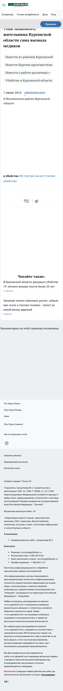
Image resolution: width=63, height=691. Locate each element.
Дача (45, 14)
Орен (6, 416)
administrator (35, 93)
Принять (50, 24)
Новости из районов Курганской (29, 57)
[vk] (27, 201)
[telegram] (37, 201)
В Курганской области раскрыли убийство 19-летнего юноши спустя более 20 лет (30, 286)
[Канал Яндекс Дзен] (6, 443)
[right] (59, 14)
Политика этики (12, 468)
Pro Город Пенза (12, 403)
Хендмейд (7, 14)
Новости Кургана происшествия (28, 65)
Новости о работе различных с (27, 73)
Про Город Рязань (13, 410)
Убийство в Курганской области (28, 80)
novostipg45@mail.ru (31, 552)
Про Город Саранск (13, 424)
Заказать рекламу (12, 455)
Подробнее (23, 596)
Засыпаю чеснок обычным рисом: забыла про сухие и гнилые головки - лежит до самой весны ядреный (30, 307)
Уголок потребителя (28, 14)
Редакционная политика (16, 462)
